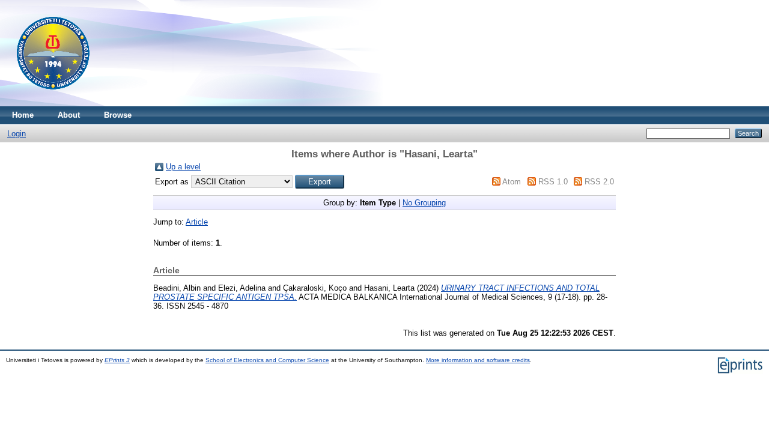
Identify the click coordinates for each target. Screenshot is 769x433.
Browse (118, 115)
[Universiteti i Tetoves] (53, 103)
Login (16, 133)
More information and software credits (478, 360)
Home (23, 115)
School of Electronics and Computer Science (267, 360)
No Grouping (424, 202)
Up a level (183, 166)
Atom (511, 181)
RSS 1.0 (553, 181)
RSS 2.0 (599, 181)
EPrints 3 (117, 360)
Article (197, 221)
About (69, 115)
